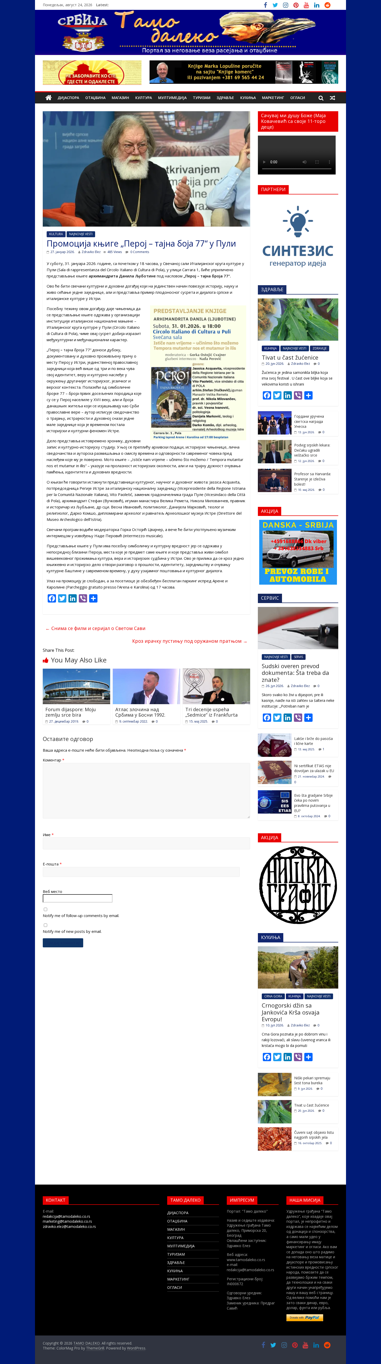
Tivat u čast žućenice (290, 357)
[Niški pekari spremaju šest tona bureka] (275, 1075)
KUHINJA (270, 348)
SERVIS (298, 657)
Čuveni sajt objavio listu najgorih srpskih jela (314, 1135)
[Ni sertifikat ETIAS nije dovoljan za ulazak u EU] (275, 763)
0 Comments (139, 252)
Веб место (52, 891)
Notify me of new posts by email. (72, 931)
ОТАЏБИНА (95, 97)
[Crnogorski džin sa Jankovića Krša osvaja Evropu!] (298, 949)
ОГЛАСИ (297, 97)
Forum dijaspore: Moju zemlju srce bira (70, 712)
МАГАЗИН (120, 97)
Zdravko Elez (91, 252)
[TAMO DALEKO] (48, 97)
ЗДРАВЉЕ (225, 97)
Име (48, 834)
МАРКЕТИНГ (273, 97)
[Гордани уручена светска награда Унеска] (275, 413)
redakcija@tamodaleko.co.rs (66, 1216)
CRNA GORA (273, 996)
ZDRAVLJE (320, 348)
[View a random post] (332, 97)
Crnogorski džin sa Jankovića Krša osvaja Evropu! (291, 1012)
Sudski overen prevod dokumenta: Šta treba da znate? (295, 672)
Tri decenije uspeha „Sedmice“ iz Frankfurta (211, 712)
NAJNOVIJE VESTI (81, 234)
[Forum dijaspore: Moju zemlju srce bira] (76, 672)
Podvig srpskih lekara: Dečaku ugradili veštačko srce (312, 450)
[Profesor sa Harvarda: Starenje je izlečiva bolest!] (275, 471)
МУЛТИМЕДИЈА (172, 97)
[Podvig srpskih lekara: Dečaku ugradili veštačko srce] (275, 442)
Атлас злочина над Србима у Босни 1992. (140, 712)
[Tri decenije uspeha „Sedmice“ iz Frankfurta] (216, 672)
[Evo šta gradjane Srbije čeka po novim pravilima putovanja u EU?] (275, 793)
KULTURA (56, 234)
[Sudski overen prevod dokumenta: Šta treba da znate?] (298, 609)
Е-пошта (52, 863)
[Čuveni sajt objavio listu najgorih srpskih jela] (275, 1130)
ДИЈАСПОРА (68, 97)
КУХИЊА (248, 97)
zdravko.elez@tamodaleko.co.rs (69, 1226)
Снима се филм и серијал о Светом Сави (95, 628)
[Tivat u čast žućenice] (298, 301)
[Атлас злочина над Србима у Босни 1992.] (146, 672)
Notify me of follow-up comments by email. (81, 915)
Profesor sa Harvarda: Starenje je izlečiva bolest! (312, 478)
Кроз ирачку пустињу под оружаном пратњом (190, 641)
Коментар (53, 760)
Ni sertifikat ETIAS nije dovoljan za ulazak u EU (314, 768)
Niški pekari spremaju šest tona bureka (312, 1080)
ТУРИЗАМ (201, 97)
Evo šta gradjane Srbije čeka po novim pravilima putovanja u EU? (313, 803)
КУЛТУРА (143, 97)
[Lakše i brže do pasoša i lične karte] (275, 736)
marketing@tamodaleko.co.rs (67, 1221)
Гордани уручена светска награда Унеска (309, 421)
